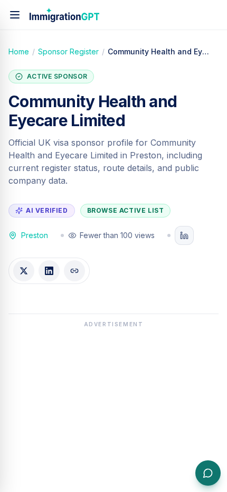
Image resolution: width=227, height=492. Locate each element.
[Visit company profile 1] (184, 235)
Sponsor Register (68, 51)
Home (18, 51)
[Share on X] (23, 270)
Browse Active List (125, 210)
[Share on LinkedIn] (49, 270)
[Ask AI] (208, 473)
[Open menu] (14, 14)
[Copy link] (74, 270)
